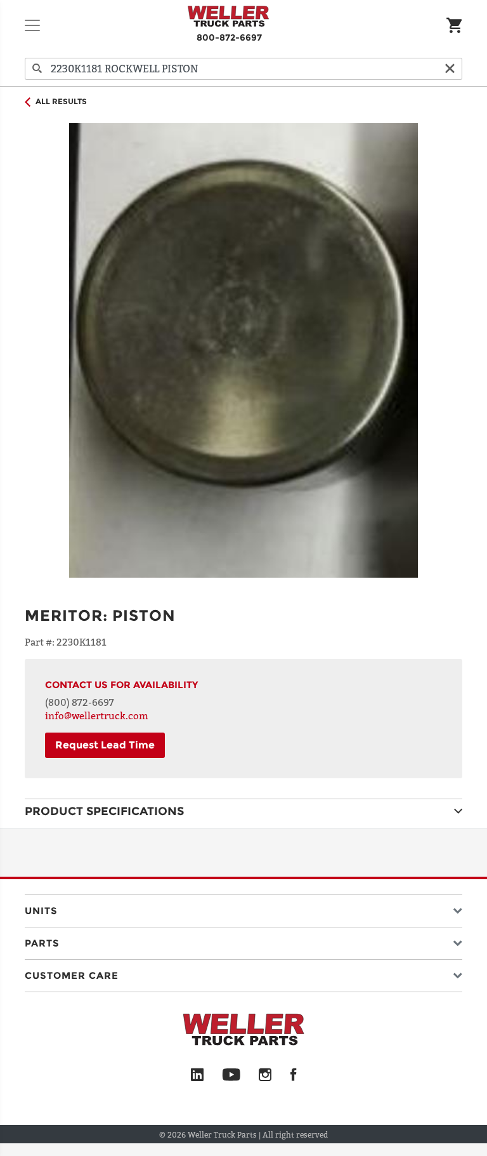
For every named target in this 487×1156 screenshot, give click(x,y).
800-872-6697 (229, 37)
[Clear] (449, 69)
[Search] (37, 69)
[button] (243, 908)
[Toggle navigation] (32, 25)
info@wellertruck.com (96, 715)
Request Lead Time (105, 745)
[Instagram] (265, 1075)
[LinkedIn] (197, 1075)
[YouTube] (231, 1075)
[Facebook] (293, 1075)
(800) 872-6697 (79, 702)
